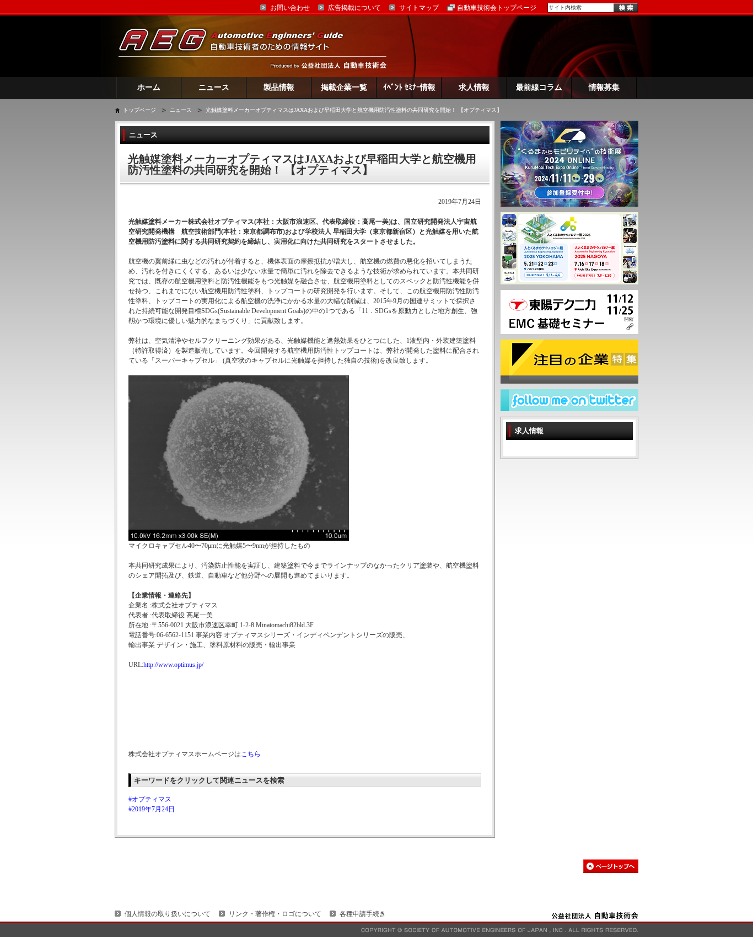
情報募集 (604, 87)
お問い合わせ (290, 8)
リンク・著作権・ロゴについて (275, 914)
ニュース (213, 87)
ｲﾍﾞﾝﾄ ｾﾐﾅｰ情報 (409, 87)
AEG (238, 46)
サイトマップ (419, 8)
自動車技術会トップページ (496, 8)
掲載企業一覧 (344, 87)
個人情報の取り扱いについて (168, 914)
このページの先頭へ (610, 866)
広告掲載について (354, 8)
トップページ (139, 110)
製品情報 (278, 87)
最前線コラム (539, 87)
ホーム (148, 87)
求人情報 (474, 87)
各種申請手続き (363, 914)
